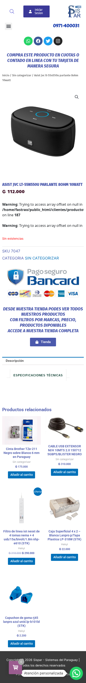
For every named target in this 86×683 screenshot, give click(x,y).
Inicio (5, 75)
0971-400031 (66, 25)
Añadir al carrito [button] (21, 474)
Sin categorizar (21, 75)
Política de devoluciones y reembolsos (43, 674)
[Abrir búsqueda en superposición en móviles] (12, 11)
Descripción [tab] (15, 360)
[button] (8, 26)
